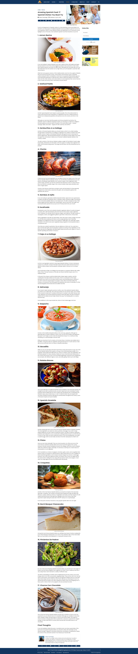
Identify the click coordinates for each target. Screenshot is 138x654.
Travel (67, 2)
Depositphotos (66, 652)
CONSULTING (75, 2)
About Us (82, 2)
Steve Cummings (43, 17)
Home (39, 10)
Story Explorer (59, 652)
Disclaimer (53, 652)
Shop (88, 2)
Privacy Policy (40, 652)
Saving (53, 2)
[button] (98, 2)
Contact (93, 2)
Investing (61, 2)
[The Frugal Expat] (40, 2)
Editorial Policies (47, 652)
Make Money (47, 2)
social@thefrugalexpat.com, (64, 650)
